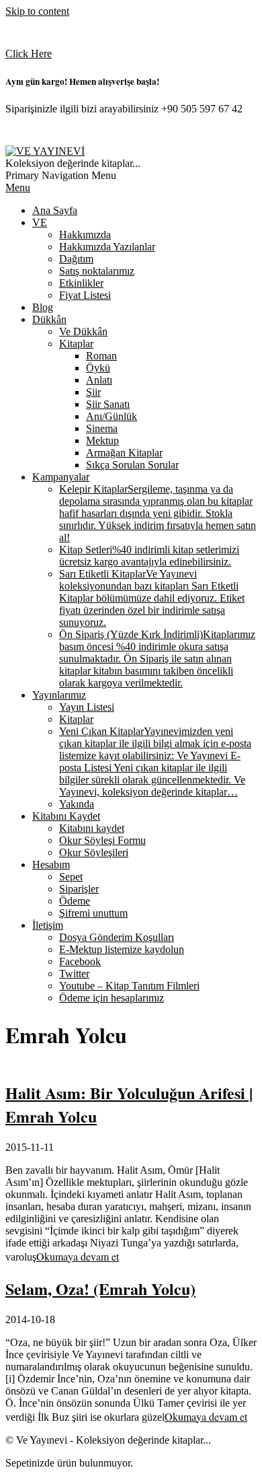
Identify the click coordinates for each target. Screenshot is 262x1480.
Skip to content (37, 11)
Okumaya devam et (77, 1256)
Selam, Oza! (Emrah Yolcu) (100, 1288)
